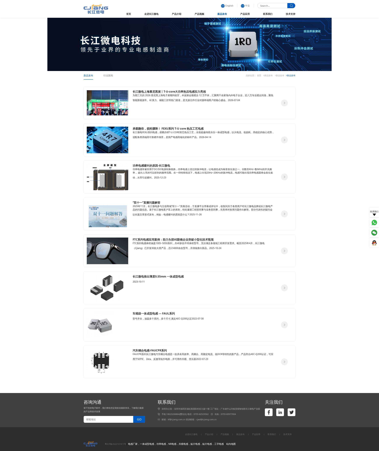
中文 (245, 5)
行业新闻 (108, 75)
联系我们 (268, 14)
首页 (128, 14)
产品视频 (199, 14)
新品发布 (222, 14)
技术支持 (290, 14)
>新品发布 (268, 75)
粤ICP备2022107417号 (115, 444)
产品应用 (245, 14)
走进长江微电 (151, 14)
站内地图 (231, 444)
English (227, 5)
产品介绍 (176, 14)
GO (139, 419)
